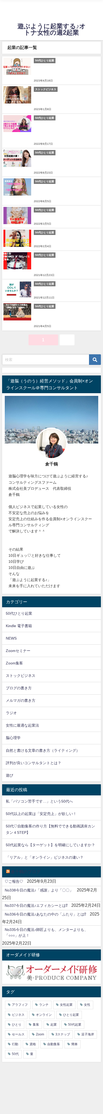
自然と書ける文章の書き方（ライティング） (43, 750)
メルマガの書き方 (20, 700)
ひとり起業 (71, 1014)
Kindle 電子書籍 (19, 626)
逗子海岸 (87, 1034)
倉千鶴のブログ (25, 872)
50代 (15, 1054)
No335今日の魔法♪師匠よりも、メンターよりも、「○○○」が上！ (46, 932)
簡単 (74, 1044)
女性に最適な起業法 (22, 725)
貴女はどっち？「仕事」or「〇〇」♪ (64, 239)
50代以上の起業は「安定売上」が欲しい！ (41, 814)
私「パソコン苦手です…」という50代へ (39, 801)
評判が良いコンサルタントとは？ (33, 763)
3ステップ (62, 1034)
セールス (18, 1034)
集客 (36, 1024)
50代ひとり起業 (19, 613)
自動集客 (53, 1044)
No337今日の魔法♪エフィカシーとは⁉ (36, 905)
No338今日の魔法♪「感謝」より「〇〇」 (39, 890)
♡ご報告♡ (14, 881)
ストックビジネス (20, 675)
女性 (87, 1004)
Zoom (40, 1034)
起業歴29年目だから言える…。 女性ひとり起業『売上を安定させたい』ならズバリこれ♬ (65, 131)
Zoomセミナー (18, 651)
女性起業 (66, 1004)
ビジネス (18, 1014)
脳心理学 (13, 738)
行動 (15, 1044)
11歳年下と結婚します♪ (53, 217)
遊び (9, 775)
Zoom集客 (14, 663)
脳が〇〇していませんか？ (56, 290)
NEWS (11, 638)
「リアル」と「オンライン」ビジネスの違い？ (44, 857)
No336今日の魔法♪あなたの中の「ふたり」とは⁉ (45, 914)
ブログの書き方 (19, 688)
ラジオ (11, 713)
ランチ (44, 1004)
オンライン (44, 1014)
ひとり (16, 1024)
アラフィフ (20, 1004)
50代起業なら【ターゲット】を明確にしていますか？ (50, 845)
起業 (53, 1024)
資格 (33, 1044)
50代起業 (74, 1024)
